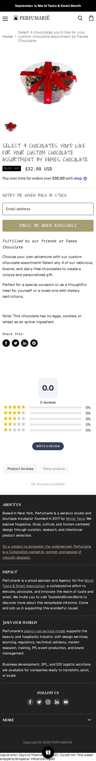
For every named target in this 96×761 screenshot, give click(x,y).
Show (48, 752)
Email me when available (48, 225)
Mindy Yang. (75, 518)
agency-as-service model (44, 631)
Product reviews (20, 468)
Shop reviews (54, 468)
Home (7, 36)
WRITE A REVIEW (48, 446)
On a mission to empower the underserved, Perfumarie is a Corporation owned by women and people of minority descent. (46, 552)
